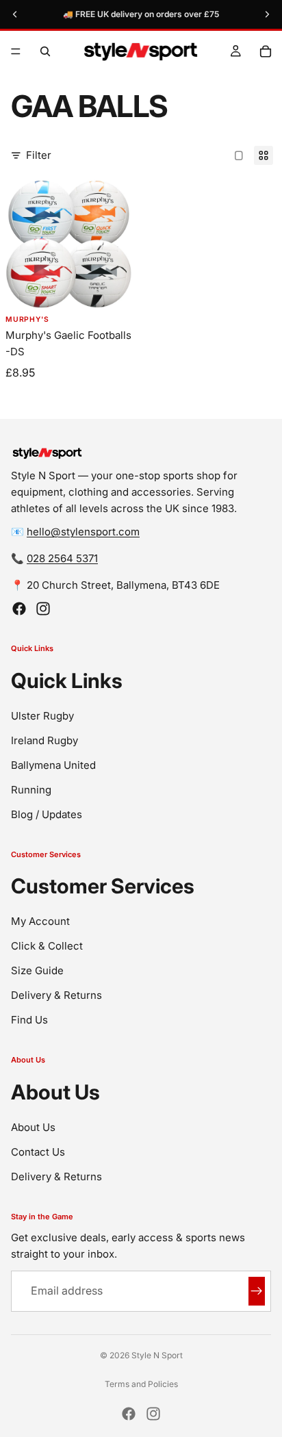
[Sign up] (256, 1291)
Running (31, 789)
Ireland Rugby (44, 740)
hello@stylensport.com (83, 531)
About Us (33, 1127)
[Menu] (15, 51)
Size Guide (37, 970)
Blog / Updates (46, 814)
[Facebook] (19, 608)
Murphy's (27, 320)
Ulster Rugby (42, 715)
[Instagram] (43, 608)
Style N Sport (157, 1355)
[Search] (45, 51)
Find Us (29, 1019)
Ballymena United (53, 765)
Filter (38, 155)
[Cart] (266, 51)
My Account (40, 921)
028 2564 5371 (62, 558)
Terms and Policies (141, 1384)
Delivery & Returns (56, 995)
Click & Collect (47, 945)
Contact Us (38, 1151)
